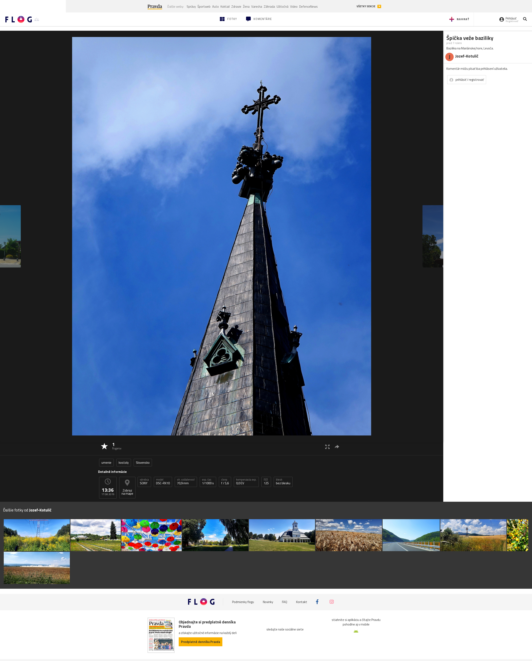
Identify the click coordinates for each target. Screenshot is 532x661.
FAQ (284, 601)
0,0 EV (246, 482)
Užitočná (282, 6)
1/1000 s (208, 482)
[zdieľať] (337, 446)
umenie (106, 462)
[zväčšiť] (327, 446)
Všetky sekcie (366, 6)
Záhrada (269, 6)
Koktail (225, 6)
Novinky (268, 601)
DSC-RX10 (163, 482)
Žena (246, 6)
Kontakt (301, 601)
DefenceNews (308, 6)
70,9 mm (186, 482)
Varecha (256, 6)
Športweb (204, 6)
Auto (215, 6)
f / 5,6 (225, 482)
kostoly (124, 462)
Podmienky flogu (243, 601)
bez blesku (283, 482)
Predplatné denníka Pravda (200, 641)
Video (294, 6)
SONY (144, 482)
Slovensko (143, 462)
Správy (191, 6)
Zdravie (236, 6)
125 (266, 482)
